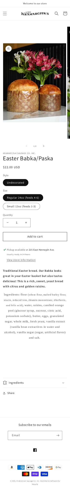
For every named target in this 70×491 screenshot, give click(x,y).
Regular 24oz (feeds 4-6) (23, 197)
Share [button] (11, 393)
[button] (5, 13)
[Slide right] (43, 146)
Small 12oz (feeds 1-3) (21, 206)
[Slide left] (26, 146)
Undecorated (15, 182)
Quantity (8, 215)
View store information (21, 260)
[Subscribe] (57, 435)
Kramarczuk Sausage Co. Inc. (28, 481)
